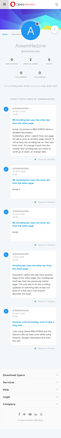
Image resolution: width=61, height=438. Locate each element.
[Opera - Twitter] (24, 414)
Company (9, 404)
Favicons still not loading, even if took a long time (33, 323)
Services (8, 382)
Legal (6, 396)
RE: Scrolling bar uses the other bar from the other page (31, 121)
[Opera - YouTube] (30, 414)
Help (6, 389)
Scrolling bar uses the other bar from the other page (32, 267)
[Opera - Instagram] (41, 414)
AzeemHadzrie (20, 108)
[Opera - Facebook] (19, 414)
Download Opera (14, 375)
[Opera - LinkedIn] (35, 414)
